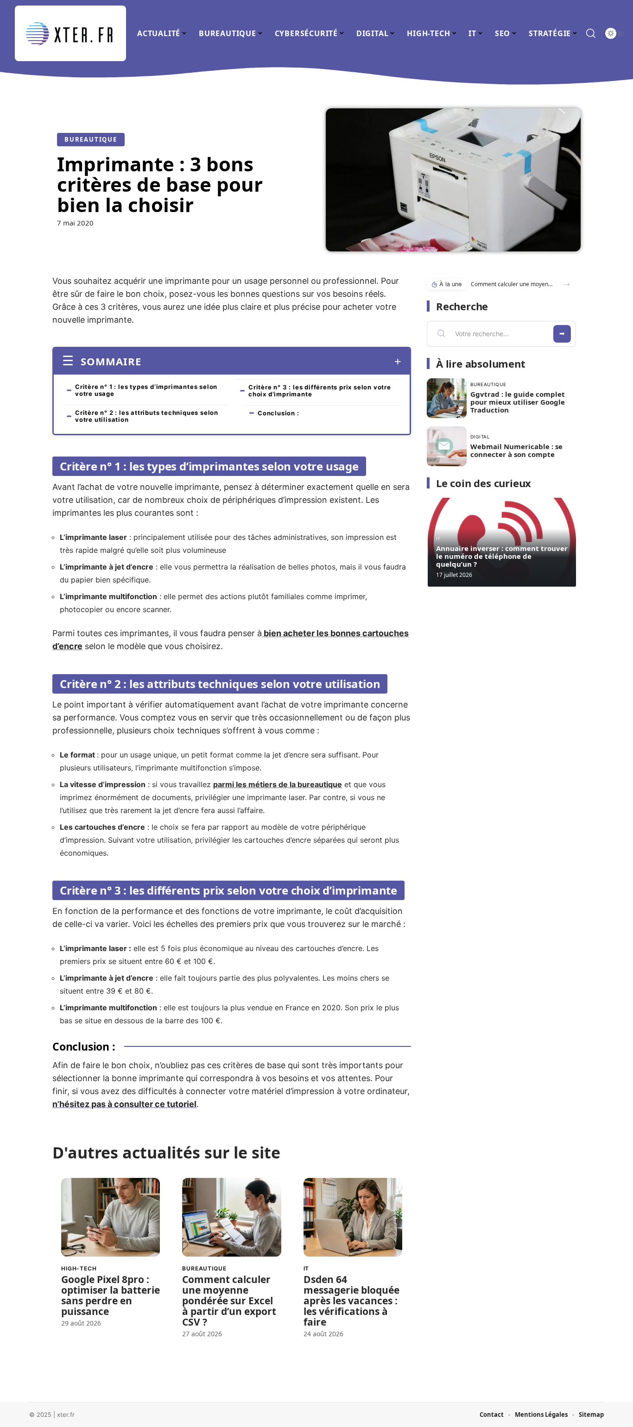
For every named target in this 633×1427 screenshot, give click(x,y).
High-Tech (79, 1268)
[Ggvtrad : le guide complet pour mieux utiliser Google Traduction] (447, 398)
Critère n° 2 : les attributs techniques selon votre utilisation (146, 416)
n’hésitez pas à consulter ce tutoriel (124, 1104)
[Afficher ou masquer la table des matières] (271, 361)
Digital (480, 436)
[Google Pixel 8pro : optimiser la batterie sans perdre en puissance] (110, 1217)
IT (307, 1268)
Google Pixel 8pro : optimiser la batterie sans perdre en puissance (110, 1295)
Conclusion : (279, 413)
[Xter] (70, 33)
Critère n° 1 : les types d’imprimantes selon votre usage (146, 390)
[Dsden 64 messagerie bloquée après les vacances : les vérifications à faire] (353, 1217)
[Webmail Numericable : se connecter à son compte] (447, 446)
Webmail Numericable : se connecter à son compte (516, 450)
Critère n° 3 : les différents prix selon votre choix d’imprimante (319, 390)
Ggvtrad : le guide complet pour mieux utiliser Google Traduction (517, 401)
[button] (566, 285)
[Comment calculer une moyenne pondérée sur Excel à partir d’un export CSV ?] (231, 1217)
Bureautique (90, 139)
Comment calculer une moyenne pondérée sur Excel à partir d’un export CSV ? (229, 1300)
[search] (590, 33)
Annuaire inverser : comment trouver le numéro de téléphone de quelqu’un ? (502, 556)
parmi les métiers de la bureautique (277, 784)
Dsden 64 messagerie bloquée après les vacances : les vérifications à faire (351, 1300)
